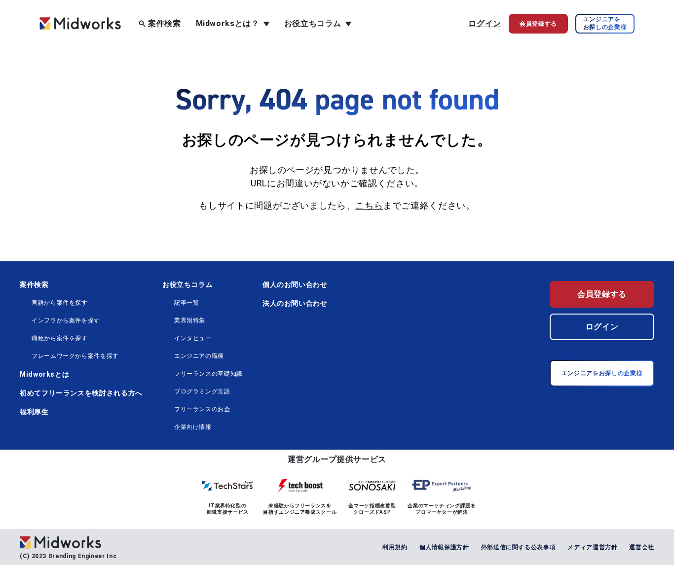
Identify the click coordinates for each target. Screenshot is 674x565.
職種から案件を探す (60, 338)
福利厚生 (34, 412)
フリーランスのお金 (202, 409)
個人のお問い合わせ (295, 284)
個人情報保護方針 (444, 547)
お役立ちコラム (187, 284)
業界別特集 (189, 320)
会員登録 (538, 23)
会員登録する (602, 294)
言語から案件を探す (60, 302)
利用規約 (395, 547)
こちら (369, 205)
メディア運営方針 (592, 547)
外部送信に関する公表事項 (518, 547)
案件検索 (164, 23)
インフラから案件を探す (66, 320)
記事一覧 (186, 302)
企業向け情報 (193, 427)
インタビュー (193, 338)
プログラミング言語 (202, 391)
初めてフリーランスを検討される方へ (81, 393)
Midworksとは (44, 374)
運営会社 (641, 547)
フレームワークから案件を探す (75, 356)
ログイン (484, 23)
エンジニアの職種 (199, 356)
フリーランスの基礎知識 (208, 373)
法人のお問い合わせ (295, 303)
